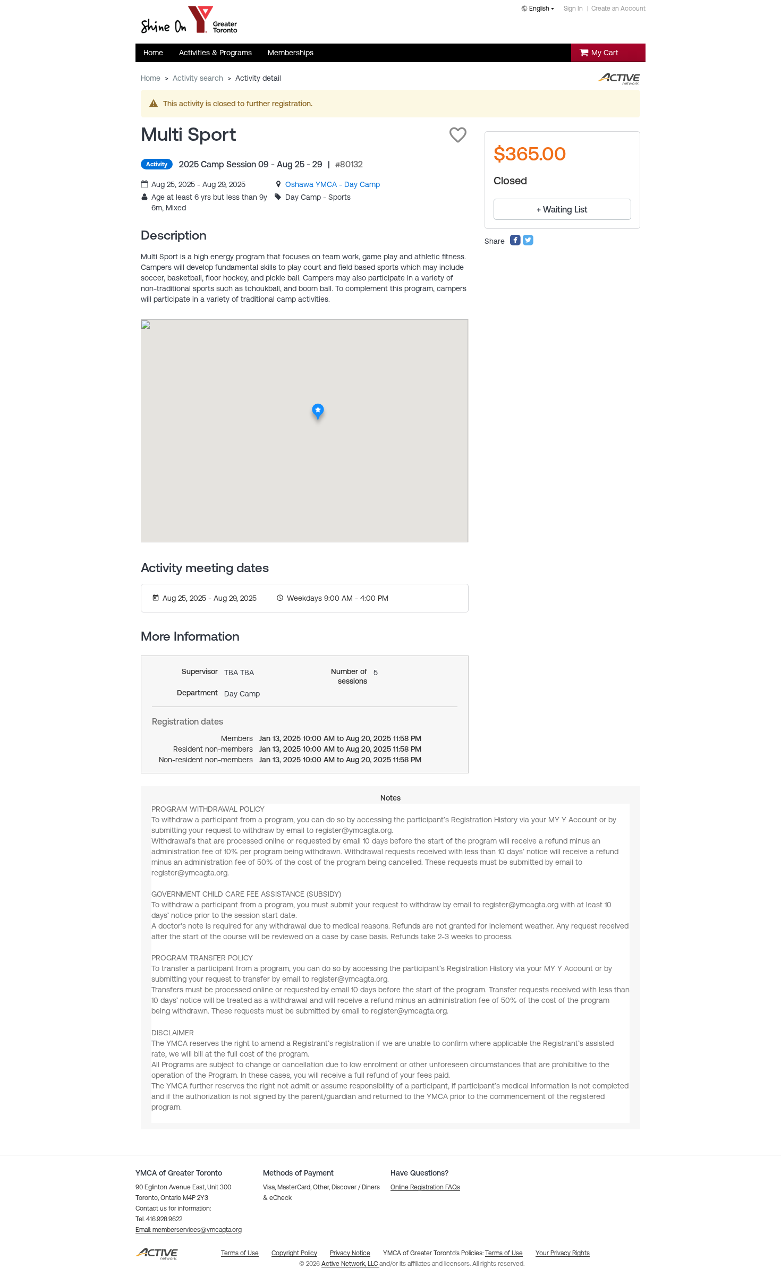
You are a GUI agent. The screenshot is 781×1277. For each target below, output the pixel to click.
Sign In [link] (573, 8)
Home (150, 78)
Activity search (198, 78)
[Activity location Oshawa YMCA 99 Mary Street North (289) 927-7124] (318, 407)
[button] (457, 134)
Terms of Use (504, 1253)
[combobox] (540, 9)
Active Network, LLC (350, 1263)
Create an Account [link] (618, 8)
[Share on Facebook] (515, 243)
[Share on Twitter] (528, 243)
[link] (332, 184)
